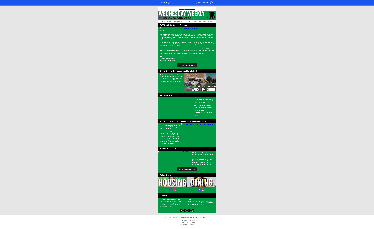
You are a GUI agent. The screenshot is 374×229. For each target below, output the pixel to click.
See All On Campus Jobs (187, 169)
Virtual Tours (206, 21)
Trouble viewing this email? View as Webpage (187, 9)
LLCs (186, 21)
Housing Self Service (167, 21)
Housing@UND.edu (166, 206)
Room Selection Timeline (195, 21)
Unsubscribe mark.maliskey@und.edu (187, 220)
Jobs (211, 21)
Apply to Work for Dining (187, 65)
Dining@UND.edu (198, 204)
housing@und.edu (189, 224)
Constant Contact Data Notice (187, 222)
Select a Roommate (178, 21)
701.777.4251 (170, 204)
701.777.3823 (210, 203)
